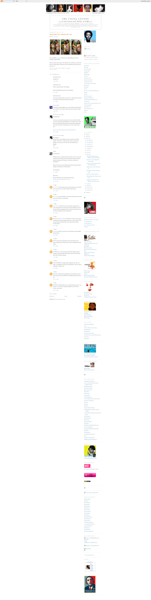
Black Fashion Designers (89, 275)
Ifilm (85, 251)
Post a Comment (53, 293)
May (88, 154)
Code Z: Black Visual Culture (90, 327)
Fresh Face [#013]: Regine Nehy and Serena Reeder (93, 164)
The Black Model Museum (90, 99)
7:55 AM (55, 101)
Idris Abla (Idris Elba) (88, 531)
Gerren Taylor (87, 513)
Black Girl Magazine (88, 316)
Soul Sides (86, 423)
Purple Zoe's (86, 419)
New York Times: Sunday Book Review (92, 335)
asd (54, 238)
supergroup (58, 58)
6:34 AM (55, 92)
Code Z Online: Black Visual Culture (92, 398)
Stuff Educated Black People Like (91, 425)
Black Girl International (89, 370)
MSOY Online (87, 368)
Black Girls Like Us (88, 390)
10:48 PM (55, 148)
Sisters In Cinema (88, 241)
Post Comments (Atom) (60, 299)
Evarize (85, 274)
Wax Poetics (86, 338)
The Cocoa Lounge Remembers (91, 90)
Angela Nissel (87, 520)
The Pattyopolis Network (89, 434)
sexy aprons (62, 179)
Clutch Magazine (88, 397)
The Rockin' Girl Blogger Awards (91, 469)
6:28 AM (55, 81)
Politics (85, 85)
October (89, 144)
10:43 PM (55, 132)
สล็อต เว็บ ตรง (56, 274)
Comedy (86, 101)
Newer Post (52, 296)
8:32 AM (55, 225)
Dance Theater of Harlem (89, 355)
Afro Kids (86, 313)
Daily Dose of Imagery (89, 400)
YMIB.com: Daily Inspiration (90, 439)
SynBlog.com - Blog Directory (90, 542)
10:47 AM (55, 279)
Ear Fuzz (86, 402)
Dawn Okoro (86, 292)
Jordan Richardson (88, 517)
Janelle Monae (87, 506)
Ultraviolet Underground (89, 437)
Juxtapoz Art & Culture (89, 333)
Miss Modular (87, 416)
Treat (85, 436)
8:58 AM (55, 268)
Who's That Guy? (87, 108)
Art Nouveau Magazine (89, 324)
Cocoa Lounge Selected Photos (91, 568)
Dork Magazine (87, 329)
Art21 (85, 326)
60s (85, 92)
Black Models (87, 502)
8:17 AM (55, 190)
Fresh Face (86, 78)
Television (86, 69)
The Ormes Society (88, 294)
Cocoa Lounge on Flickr (89, 225)
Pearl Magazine (87, 418)
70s (85, 76)
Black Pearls (86, 393)
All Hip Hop (86, 244)
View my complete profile (91, 59)
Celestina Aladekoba (88, 522)
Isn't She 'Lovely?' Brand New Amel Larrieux (93, 160)
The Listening (87, 105)
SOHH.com (86, 254)
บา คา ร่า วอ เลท (56, 187)
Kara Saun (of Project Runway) (90, 277)
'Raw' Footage (87, 96)
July (88, 150)
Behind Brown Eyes (88, 386)
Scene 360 (86, 336)
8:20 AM (55, 200)
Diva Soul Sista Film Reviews (90, 249)
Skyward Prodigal (88, 421)
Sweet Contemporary (88, 427)
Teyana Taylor (87, 509)
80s (85, 94)
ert (53, 185)
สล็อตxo (55, 240)
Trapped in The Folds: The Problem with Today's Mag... (93, 180)
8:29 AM (55, 213)
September (89, 146)
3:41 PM (55, 111)
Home (66, 296)
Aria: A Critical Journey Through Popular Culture (91, 383)
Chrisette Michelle (88, 526)
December (89, 140)
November (89, 142)
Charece (55, 105)
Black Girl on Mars (88, 388)
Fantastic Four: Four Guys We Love (91, 103)
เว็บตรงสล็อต (56, 263)
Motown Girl (87, 272)
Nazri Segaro (87, 527)
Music (55, 69)
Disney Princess (87, 518)
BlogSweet (86, 539)
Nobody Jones (87, 270)
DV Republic (87, 331)
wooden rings (56, 179)
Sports (85, 87)
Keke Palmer (86, 508)
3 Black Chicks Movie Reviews (91, 243)
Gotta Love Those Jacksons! (93, 174)
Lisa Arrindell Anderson (89, 524)
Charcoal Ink (87, 395)
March (88, 186)
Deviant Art (86, 295)
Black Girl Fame (87, 314)
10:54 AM (55, 290)
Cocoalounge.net (87, 223)
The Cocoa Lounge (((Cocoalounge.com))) (75, 20)
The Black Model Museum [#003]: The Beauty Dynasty (93, 156)
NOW (85, 72)
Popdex (85, 541)
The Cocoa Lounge (55, 36)
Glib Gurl (86, 406)
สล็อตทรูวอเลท (56, 285)
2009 (87, 134)
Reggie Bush (87, 504)
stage (85, 110)
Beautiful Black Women (72, 23)
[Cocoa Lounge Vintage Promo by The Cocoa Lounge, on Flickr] (91, 492)
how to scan (67, 179)
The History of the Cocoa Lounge (91, 219)
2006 (87, 192)
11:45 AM (55, 181)
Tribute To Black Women (89, 255)
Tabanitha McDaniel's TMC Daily (91, 428)
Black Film (86, 246)
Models (85, 74)
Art (84, 89)
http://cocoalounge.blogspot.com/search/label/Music (64, 129)
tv (84, 112)
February (89, 188)
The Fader (86, 430)
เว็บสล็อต (55, 251)
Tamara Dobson (87, 499)
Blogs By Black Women (89, 555)
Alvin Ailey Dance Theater (90, 353)
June (88, 152)
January (89, 190)
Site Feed (86, 226)
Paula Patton (86, 515)
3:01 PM (55, 172)
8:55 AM (55, 257)
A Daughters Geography (89, 381)
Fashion (86, 71)
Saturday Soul (87, 80)
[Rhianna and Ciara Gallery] (55, 54)
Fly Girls (86, 404)
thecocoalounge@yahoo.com (90, 458)
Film (85, 67)
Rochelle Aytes (87, 529)
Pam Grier (86, 500)
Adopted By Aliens (88, 311)
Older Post (79, 296)
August (88, 148)
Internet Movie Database (89, 252)
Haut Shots (86, 106)
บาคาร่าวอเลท (56, 231)
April (88, 183)
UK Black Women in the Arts (90, 297)
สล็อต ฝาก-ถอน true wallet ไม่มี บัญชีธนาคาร (63, 218)
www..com (90, 562)
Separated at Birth (88, 97)
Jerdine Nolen (87, 318)
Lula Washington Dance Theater (91, 356)
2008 (87, 136)
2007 (87, 138)
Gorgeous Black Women (89, 407)
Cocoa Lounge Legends (89, 83)
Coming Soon (87, 81)
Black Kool (86, 391)
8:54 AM (55, 246)
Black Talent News (88, 248)
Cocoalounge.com (88, 221)
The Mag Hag (87, 432)
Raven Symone (87, 511)
